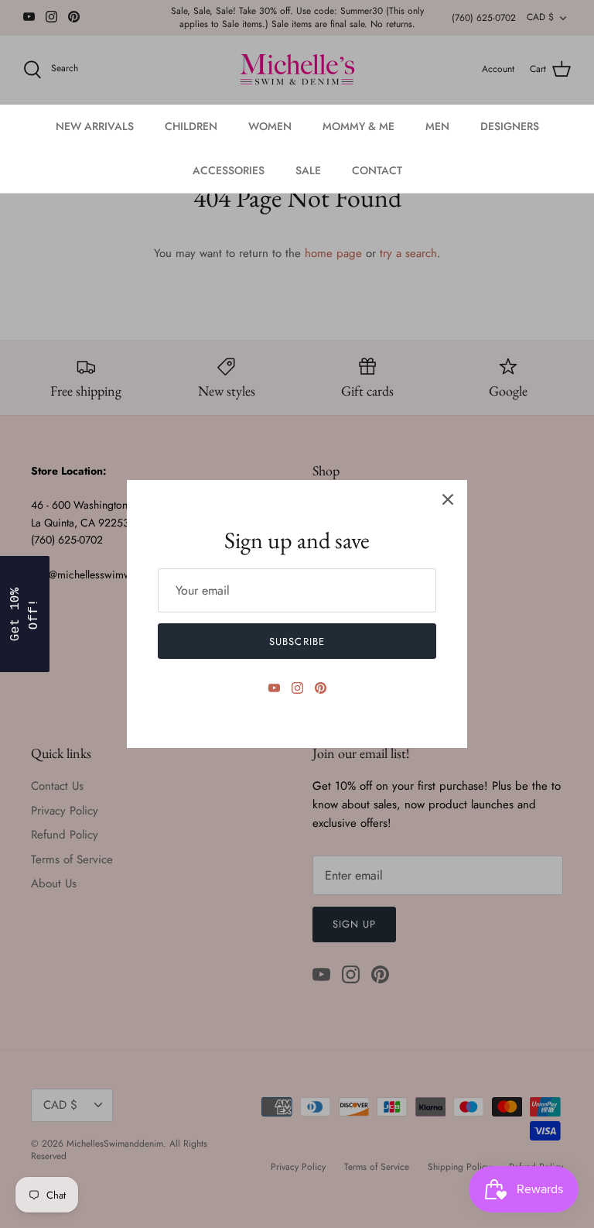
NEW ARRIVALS (95, 126)
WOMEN (270, 126)
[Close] (448, 499)
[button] (25, 614)
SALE (308, 170)
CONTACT (377, 170)
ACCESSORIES (229, 170)
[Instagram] (297, 688)
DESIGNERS (509, 126)
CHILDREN (191, 126)
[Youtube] (274, 688)
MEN (437, 126)
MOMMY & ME (358, 126)
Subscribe (296, 641)
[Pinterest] (320, 688)
